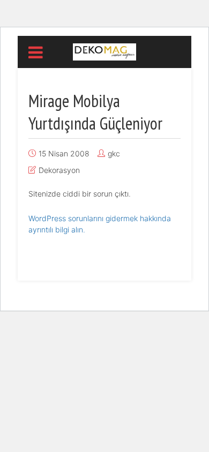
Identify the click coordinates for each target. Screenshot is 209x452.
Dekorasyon (59, 170)
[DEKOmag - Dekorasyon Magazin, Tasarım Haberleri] (104, 50)
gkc (114, 153)
